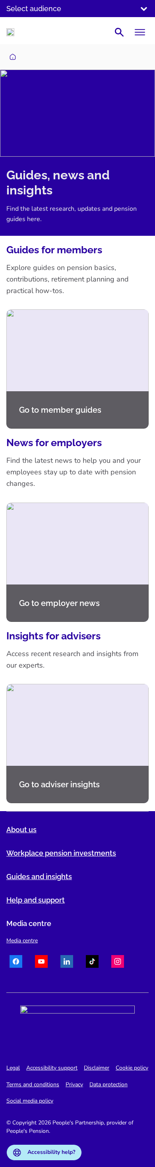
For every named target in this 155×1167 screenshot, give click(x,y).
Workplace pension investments (61, 853)
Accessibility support (52, 1068)
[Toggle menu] (140, 32)
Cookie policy (132, 1068)
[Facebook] (15, 962)
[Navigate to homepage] (10, 32)
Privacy (74, 1084)
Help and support (35, 900)
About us (21, 829)
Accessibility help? (51, 1152)
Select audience (33, 8)
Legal (13, 1068)
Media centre (22, 940)
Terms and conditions (32, 1084)
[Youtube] (41, 962)
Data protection (108, 1084)
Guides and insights (39, 876)
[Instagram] (117, 962)
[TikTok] (92, 962)
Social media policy (29, 1101)
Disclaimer (96, 1068)
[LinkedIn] (66, 962)
